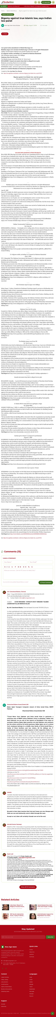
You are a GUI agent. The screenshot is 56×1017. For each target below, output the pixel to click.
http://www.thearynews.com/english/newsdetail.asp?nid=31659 (25, 770)
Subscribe (50, 937)
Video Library (4, 979)
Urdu (30, 977)
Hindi (30, 979)
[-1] (18, 567)
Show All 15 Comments (28, 887)
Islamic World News (12, 11)
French (31, 996)
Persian (31, 993)
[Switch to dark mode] (39, 2)
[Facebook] (2, 968)
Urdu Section (4, 982)
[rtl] (15, 567)
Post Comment (46, 582)
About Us (31, 952)
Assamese (32, 989)
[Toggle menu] (53, 2)
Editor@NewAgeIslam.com (27, 598)
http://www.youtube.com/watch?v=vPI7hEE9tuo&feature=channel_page (28, 774)
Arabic (31, 982)
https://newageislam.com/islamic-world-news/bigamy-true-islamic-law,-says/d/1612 (23, 73)
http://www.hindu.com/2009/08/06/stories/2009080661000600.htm (28, 534)
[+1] (20, 567)
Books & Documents (6, 989)
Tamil (30, 986)
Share (5, 34)
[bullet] (26, 567)
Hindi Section (4, 984)
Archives (31, 956)
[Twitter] (6, 968)
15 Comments (6, 29)
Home (2, 11)
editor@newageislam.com (26, 857)
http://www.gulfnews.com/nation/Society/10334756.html (23, 782)
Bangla (31, 984)
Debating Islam (5, 991)
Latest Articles (5, 977)
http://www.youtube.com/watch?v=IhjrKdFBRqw (21, 778)
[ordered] (24, 567)
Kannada (31, 991)
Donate (3, 1004)
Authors (31, 954)
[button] (12, 567)
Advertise (3, 1006)
